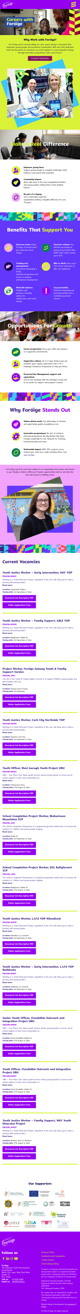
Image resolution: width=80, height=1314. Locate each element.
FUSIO (43, 1307)
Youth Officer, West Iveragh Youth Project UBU (33, 768)
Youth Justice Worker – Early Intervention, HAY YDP (37, 573)
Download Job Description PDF (19, 598)
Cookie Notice (47, 1260)
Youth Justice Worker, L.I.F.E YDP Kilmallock (31, 919)
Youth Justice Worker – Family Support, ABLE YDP (36, 621)
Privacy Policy (47, 1252)
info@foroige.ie (18, 1282)
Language (71, 1304)
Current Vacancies (40, 58)
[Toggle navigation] (74, 4)
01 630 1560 (17, 1279)
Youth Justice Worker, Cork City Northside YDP (33, 720)
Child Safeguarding (50, 1264)
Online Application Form (19, 605)
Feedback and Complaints (53, 1256)
